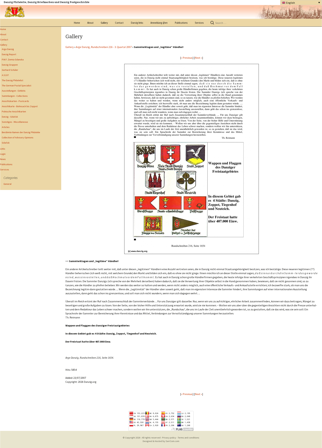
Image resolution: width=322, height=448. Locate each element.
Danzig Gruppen (10, 64)
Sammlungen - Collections (15, 95)
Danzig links (137, 22)
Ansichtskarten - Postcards (15, 101)
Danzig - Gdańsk (10, 116)
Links (2, 148)
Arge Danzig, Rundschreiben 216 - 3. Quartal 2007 (104, 47)
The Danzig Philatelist (12, 80)
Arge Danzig (8, 49)
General (7, 183)
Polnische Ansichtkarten (14, 111)
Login (3, 153)
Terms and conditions (188, 437)
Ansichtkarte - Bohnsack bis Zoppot (20, 106)
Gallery (104, 22)
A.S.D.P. (5, 75)
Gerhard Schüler (10, 69)
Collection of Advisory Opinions (17, 137)
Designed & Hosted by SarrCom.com (161, 441)
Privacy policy (169, 437)
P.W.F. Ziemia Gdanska (13, 59)
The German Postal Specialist (16, 85)
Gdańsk (6, 142)
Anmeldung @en (159, 22)
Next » (198, 57)
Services (199, 22)
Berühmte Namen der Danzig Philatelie (21, 132)
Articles (6, 127)
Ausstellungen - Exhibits (13, 90)
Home (77, 22)
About (90, 22)
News (3, 159)
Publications (181, 22)
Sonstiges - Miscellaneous (15, 121)
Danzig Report (9, 54)
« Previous (187, 57)
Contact (119, 22)
